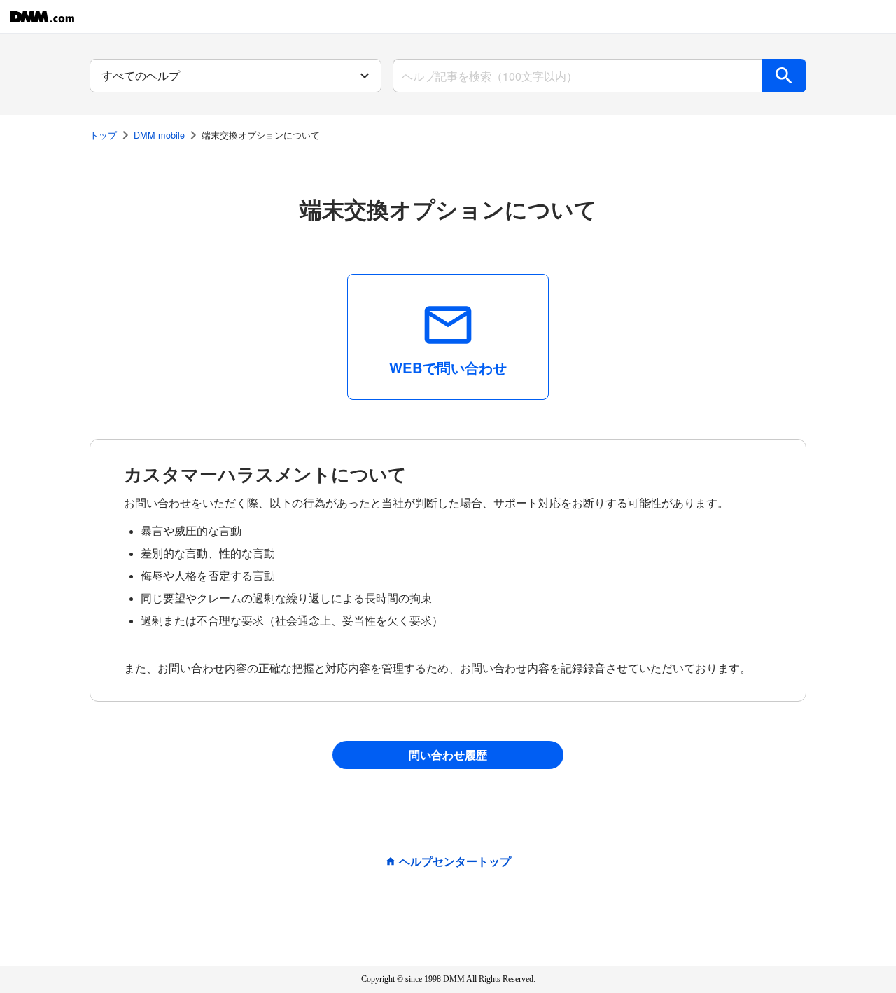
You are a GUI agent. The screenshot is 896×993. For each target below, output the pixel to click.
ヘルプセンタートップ (455, 861)
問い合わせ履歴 (448, 755)
